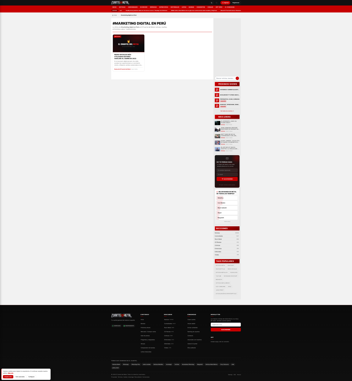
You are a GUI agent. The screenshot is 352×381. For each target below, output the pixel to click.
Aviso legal (131, 377)
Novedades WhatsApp (230, 276)
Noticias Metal (220, 265)
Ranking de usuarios (194, 331)
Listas (184, 7)
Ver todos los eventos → (227, 111)
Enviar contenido (193, 327)
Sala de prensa (145, 335)
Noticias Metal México (223, 283)
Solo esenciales (20, 376)
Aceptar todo (8, 376)
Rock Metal (169, 327)
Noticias (122, 7)
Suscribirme (228, 179)
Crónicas (153, 7)
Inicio (114, 7)
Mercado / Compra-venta (148, 331)
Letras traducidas (146, 352)
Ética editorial (192, 347)
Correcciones (145, 377)
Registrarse (236, 2)
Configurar (31, 376)
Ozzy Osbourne (220, 286)
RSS (235, 374)
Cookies (125, 377)
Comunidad (231, 7)
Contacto (190, 335)
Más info (10, 373)
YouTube (218, 276)
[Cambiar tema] (211, 2)
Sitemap (230, 374)
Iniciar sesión (191, 323)
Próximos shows (145, 327)
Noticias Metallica (222, 272)
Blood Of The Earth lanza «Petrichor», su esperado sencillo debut (233, 10)
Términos (120, 377)
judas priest (220, 290)
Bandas (191, 7)
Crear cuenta (191, 319)
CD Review (143, 7)
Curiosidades (133, 7)
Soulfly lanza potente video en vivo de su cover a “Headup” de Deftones (140, 10)
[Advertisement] (227, 47)
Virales (210, 7)
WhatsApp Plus (220, 269)
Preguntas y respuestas (148, 339)
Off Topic (219, 7)
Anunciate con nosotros (195, 339)
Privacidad (114, 377)
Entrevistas (163, 7)
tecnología (233, 272)
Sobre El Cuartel (192, 343)
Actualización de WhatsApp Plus (226, 293)
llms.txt (239, 374)
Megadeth (219, 279)
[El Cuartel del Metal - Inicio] (120, 3)
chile (229, 286)
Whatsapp (231, 265)
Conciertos (201, 7)
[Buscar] (216, 3)
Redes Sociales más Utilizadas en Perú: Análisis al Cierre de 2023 (125, 56)
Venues (143, 343)
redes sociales (232, 269)
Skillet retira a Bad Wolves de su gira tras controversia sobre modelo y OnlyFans (188, 10)
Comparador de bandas (148, 347)
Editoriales (175, 7)
